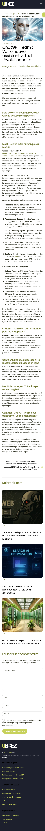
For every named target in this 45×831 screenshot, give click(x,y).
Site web (7, 714)
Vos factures (7, 819)
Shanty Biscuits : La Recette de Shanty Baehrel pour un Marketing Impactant (21, 462)
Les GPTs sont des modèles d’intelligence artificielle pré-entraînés (19, 154)
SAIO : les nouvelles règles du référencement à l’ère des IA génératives (17, 589)
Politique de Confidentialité (12, 779)
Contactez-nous (8, 790)
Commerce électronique (11, 797)
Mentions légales (8, 771)
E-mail (6, 706)
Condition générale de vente (13, 768)
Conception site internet (11, 793)
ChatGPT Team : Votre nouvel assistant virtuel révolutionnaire (17, 54)
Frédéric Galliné (9, 66)
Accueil (5, 14)
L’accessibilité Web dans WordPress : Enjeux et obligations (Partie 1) (21, 468)
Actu (17, 14)
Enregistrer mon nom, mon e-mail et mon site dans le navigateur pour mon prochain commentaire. (22, 722)
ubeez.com (8, 753)
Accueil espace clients (10, 815)
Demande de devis (9, 804)
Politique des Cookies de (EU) (13, 775)
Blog (12, 14)
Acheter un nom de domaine (13, 823)
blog (16, 256)
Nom (6, 697)
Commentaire (9, 670)
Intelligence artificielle (32, 66)
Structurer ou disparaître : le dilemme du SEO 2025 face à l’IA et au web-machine (21, 535)
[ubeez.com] (8, 4)
